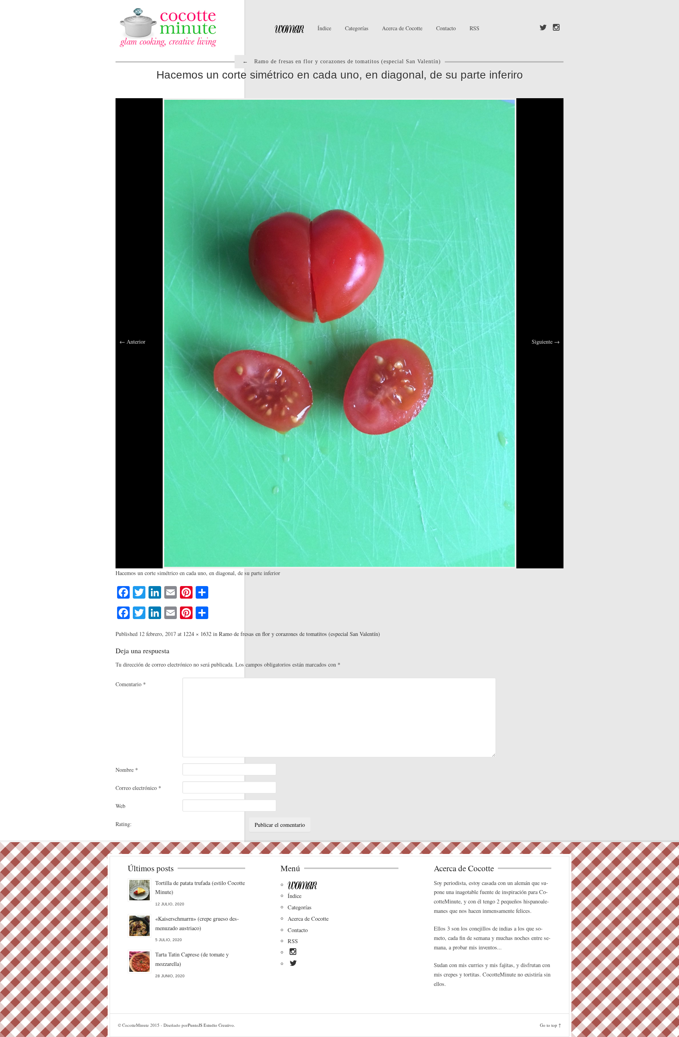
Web (120, 806)
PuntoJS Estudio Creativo (211, 1025)
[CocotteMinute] (186, 27)
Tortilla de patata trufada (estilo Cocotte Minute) (200, 887)
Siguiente (546, 341)
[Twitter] (543, 28)
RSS (474, 28)
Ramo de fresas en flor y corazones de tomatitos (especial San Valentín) (299, 634)
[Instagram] (556, 28)
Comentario (131, 684)
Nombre (127, 769)
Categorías (356, 28)
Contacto (446, 28)
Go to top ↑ (550, 1025)
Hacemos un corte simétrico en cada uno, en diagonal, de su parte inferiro (339, 75)
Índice (324, 28)
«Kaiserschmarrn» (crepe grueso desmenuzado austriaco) (197, 923)
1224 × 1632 (197, 634)
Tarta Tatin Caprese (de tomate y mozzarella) (192, 959)
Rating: (124, 824)
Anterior (132, 341)
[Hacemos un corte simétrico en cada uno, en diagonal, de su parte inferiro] (339, 332)
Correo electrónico (138, 787)
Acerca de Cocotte (402, 28)
